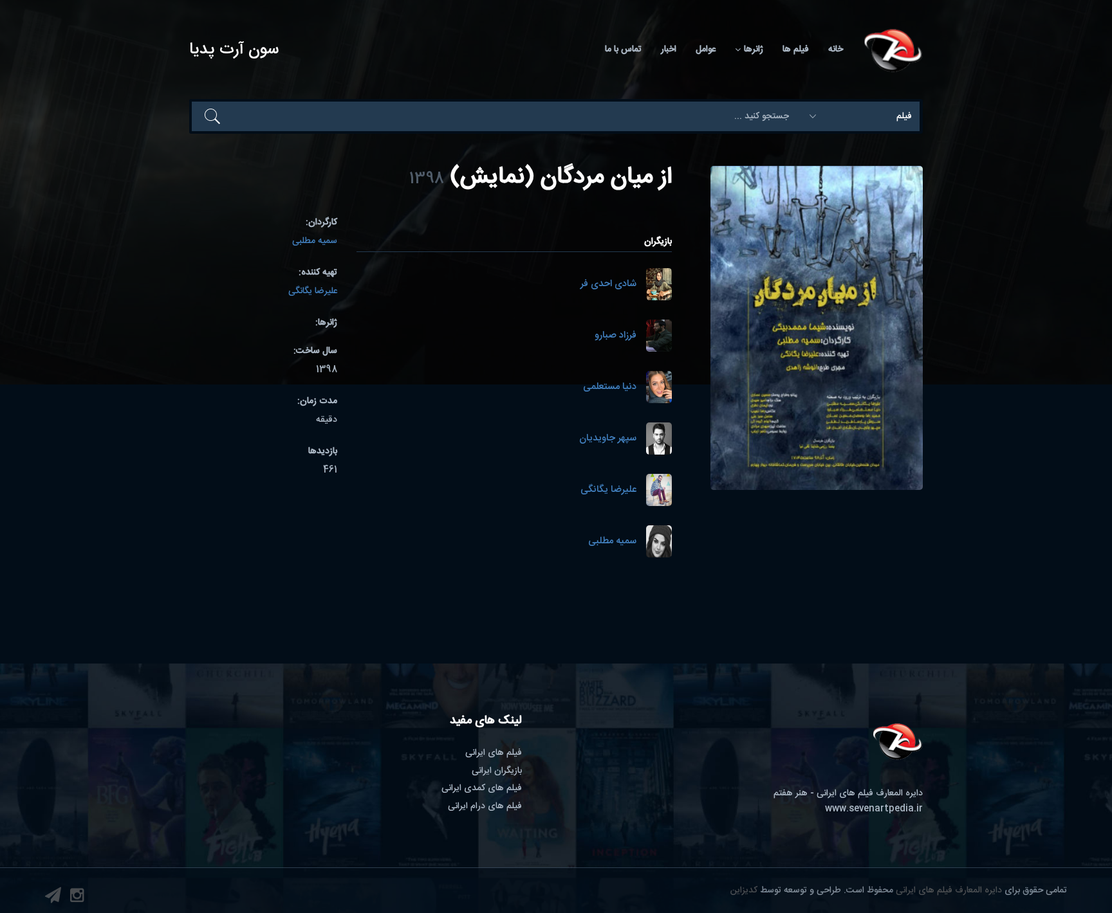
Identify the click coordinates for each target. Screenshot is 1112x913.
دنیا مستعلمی (609, 387)
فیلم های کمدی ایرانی (481, 788)
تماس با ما (623, 49)
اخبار (668, 49)
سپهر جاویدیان (607, 438)
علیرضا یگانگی (608, 490)
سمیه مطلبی (612, 541)
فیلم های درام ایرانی (485, 806)
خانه (835, 49)
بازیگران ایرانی (497, 771)
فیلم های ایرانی (493, 753)
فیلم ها (796, 49)
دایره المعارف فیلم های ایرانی (949, 890)
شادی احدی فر (608, 284)
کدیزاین (743, 890)
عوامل (706, 49)
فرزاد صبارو (615, 336)
